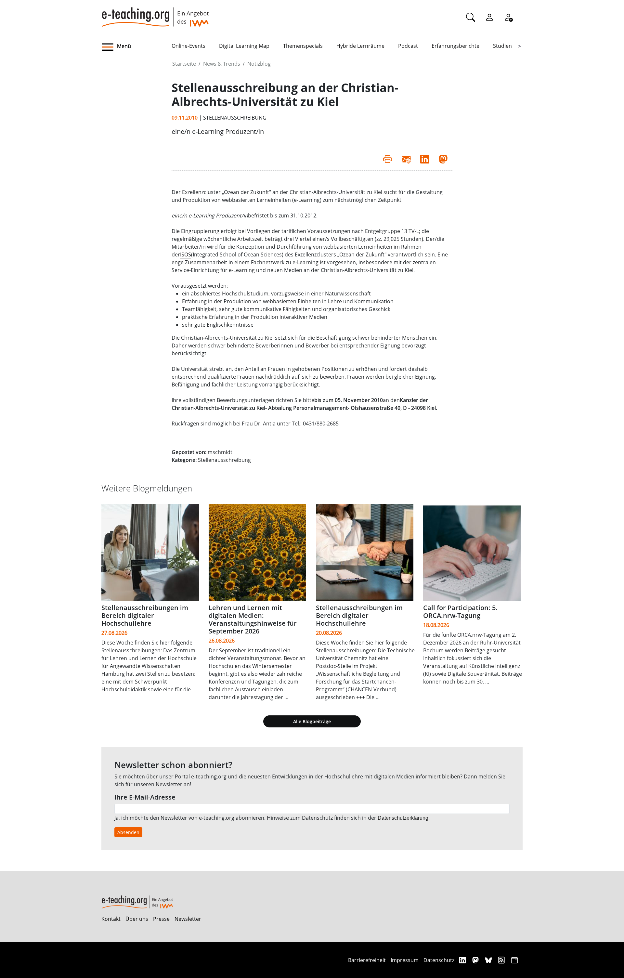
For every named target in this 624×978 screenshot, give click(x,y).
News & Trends (221, 63)
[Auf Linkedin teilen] (424, 158)
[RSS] (502, 960)
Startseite (184, 63)
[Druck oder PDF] (387, 158)
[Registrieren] (508, 16)
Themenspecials (303, 45)
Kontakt (111, 918)
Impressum (405, 960)
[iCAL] (514, 960)
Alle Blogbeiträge (312, 721)
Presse (161, 918)
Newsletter (188, 918)
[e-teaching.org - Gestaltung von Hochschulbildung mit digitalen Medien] (155, 13)
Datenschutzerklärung (403, 818)
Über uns (136, 918)
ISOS (185, 254)
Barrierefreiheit (367, 960)
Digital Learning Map (244, 45)
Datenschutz (438, 960)
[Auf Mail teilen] (406, 158)
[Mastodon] (476, 960)
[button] (136, 47)
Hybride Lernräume (360, 45)
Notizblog (259, 63)
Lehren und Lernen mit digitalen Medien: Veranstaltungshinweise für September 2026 (253, 619)
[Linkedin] (463, 960)
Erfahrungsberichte (455, 45)
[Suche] (470, 16)
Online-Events (188, 45)
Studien (502, 45)
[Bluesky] (489, 960)
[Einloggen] (489, 16)
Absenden (128, 832)
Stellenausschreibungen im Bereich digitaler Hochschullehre (144, 615)
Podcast (408, 45)
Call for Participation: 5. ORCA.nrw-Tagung (460, 611)
